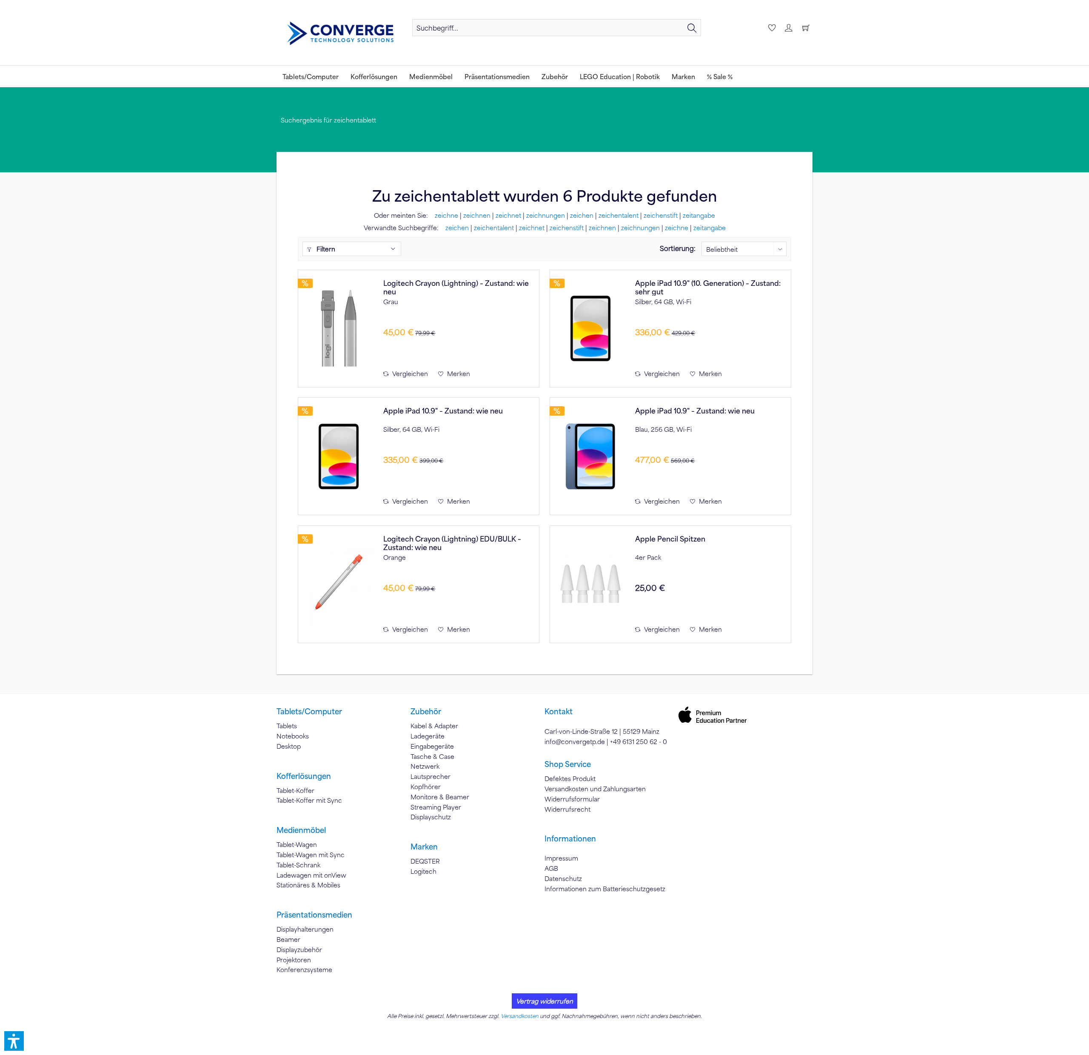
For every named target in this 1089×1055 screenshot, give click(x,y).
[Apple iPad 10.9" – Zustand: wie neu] (338, 456)
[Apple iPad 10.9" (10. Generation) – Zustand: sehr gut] (590, 329)
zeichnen (476, 215)
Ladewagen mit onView (311, 875)
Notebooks (293, 736)
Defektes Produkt (570, 778)
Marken (424, 846)
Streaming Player (436, 807)
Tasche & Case (432, 756)
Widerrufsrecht (567, 809)
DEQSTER (425, 861)
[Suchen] (692, 27)
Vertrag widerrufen (544, 1001)
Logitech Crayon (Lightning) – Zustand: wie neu (456, 287)
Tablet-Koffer (295, 790)
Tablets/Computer (309, 711)
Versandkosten (520, 1015)
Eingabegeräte (432, 746)
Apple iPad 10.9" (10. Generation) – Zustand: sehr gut (708, 287)
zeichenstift (661, 215)
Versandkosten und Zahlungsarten (595, 789)
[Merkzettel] (771, 27)
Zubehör (426, 711)
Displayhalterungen (305, 929)
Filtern (325, 249)
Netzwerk (425, 766)
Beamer (288, 939)
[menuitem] (556, 27)
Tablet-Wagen (297, 844)
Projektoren (294, 960)
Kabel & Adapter (434, 726)
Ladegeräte (428, 736)
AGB (551, 868)
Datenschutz (563, 878)
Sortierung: (678, 248)
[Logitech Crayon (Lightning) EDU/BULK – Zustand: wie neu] (338, 584)
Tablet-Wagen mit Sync (311, 854)
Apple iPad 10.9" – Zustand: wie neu (443, 410)
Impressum (561, 858)
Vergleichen (409, 373)
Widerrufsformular (572, 799)
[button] (14, 1041)
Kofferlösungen (304, 776)
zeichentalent (619, 215)
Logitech (423, 871)
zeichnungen (545, 215)
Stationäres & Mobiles (308, 885)
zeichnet (508, 215)
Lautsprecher (430, 776)
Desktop (289, 746)
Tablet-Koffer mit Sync (309, 800)
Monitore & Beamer (440, 797)
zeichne (446, 215)
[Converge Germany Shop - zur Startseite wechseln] (340, 33)
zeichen (581, 215)
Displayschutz (431, 817)
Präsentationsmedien (314, 914)
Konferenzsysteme (304, 969)
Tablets (287, 726)
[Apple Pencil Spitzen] (590, 584)
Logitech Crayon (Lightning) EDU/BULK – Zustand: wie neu (452, 542)
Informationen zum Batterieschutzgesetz (604, 888)
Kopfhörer (426, 786)
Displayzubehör (299, 949)
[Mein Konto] (788, 27)
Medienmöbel (301, 830)
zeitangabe (699, 215)
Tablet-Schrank (298, 865)
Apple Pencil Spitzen (670, 538)
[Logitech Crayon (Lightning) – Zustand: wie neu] (338, 329)
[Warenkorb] (805, 27)
